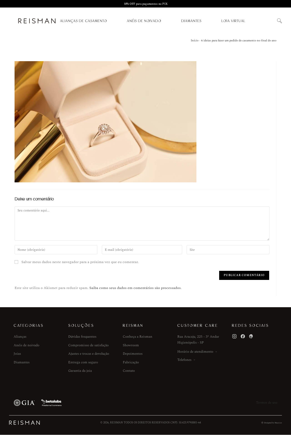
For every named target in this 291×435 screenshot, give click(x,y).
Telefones (184, 359)
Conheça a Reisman (137, 336)
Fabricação (131, 362)
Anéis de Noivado (144, 21)
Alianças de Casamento (83, 21)
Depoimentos (133, 353)
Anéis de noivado (26, 345)
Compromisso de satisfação (88, 345)
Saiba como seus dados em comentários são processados (135, 288)
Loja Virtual (233, 21)
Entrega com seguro (83, 362)
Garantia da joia (80, 370)
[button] (279, 21)
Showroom (131, 345)
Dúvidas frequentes (82, 336)
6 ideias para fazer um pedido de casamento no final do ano (238, 40)
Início (194, 40)
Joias (17, 353)
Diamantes (191, 21)
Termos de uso (266, 402)
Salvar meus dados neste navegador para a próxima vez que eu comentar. (80, 262)
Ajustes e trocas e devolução (88, 353)
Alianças (20, 336)
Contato (129, 370)
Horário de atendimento (195, 351)
